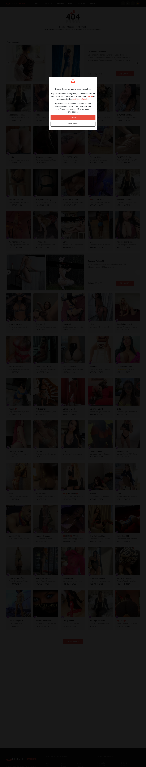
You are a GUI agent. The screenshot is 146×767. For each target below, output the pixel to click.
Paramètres (73, 124)
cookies (90, 96)
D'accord (73, 118)
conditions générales (80, 99)
